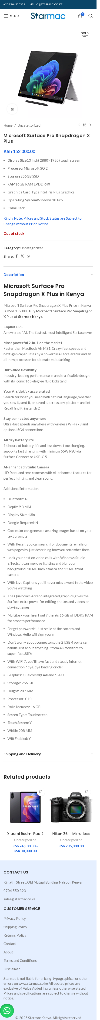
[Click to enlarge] (12, 109)
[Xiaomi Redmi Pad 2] (25, 807)
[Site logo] (48, 15)
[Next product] (90, 125)
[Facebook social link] (16, 256)
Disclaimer (11, 969)
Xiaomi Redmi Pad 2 (25, 833)
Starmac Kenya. (30, 316)
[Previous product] (79, 125)
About (8, 952)
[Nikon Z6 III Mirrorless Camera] (71, 807)
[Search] (90, 16)
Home (8, 125)
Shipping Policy (15, 927)
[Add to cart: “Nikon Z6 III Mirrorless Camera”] (87, 792)
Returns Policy (14, 935)
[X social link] (22, 256)
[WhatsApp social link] (28, 256)
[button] (7, 1011)
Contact (9, 944)
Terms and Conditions (20, 960)
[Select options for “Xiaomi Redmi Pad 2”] (41, 792)
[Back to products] (84, 125)
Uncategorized (29, 125)
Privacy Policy (14, 918)
